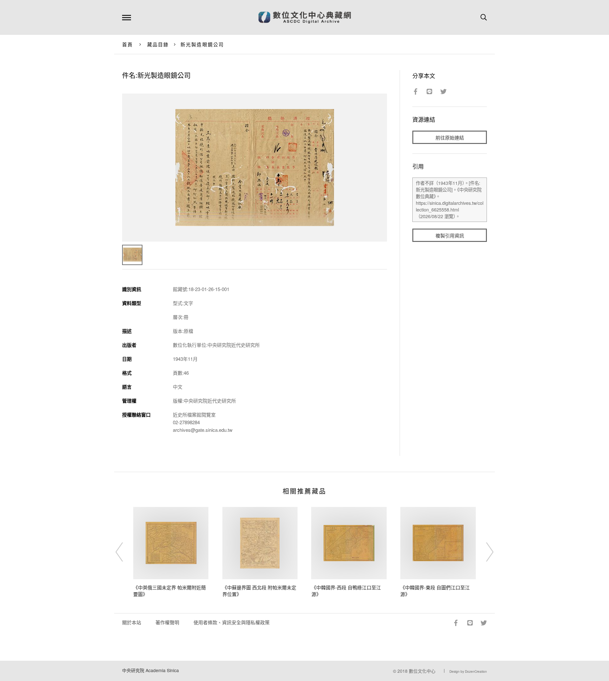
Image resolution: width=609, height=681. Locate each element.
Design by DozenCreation (468, 671)
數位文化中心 (422, 671)
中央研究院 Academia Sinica (150, 670)
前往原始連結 (449, 137)
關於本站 (131, 622)
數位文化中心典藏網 (305, 17)
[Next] (484, 552)
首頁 (127, 44)
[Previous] (125, 552)
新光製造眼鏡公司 (202, 44)
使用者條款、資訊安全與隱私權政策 (231, 622)
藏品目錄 (158, 44)
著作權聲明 (167, 622)
